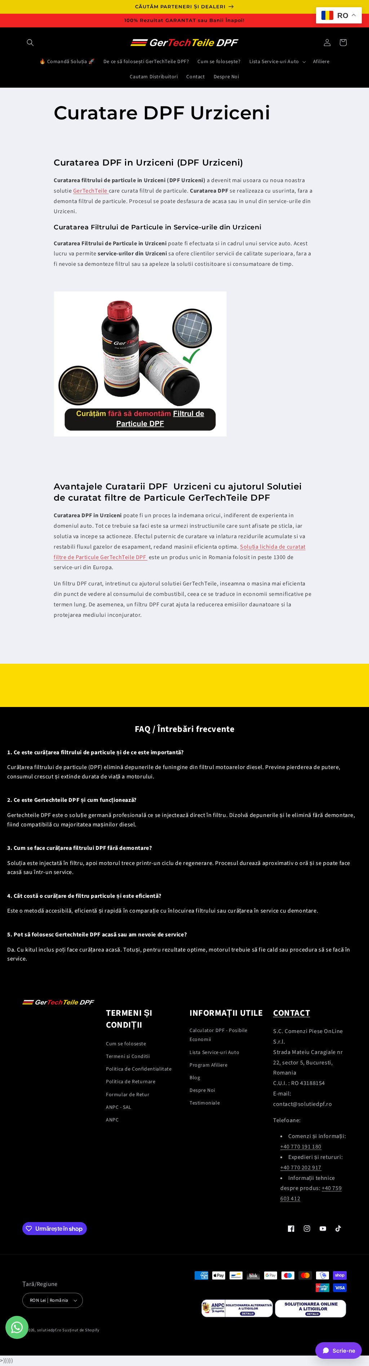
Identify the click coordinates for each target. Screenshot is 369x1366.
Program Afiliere (209, 1065)
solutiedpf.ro (49, 1330)
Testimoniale (205, 1103)
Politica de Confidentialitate (139, 1069)
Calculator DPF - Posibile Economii (219, 1035)
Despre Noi (202, 1090)
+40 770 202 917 (300, 1168)
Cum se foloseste (126, 1043)
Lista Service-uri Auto (214, 1052)
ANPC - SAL (119, 1107)
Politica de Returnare (131, 1081)
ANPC (112, 1120)
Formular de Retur (127, 1094)
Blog (195, 1077)
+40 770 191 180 (300, 1147)
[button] (30, 42)
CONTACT (291, 1013)
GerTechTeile (91, 191)
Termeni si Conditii (128, 1056)
